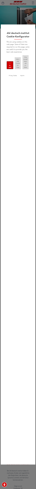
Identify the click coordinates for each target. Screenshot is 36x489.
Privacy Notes (13, 75)
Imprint (22, 75)
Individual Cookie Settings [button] (18, 63)
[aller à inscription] (3, 3)
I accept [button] (10, 65)
